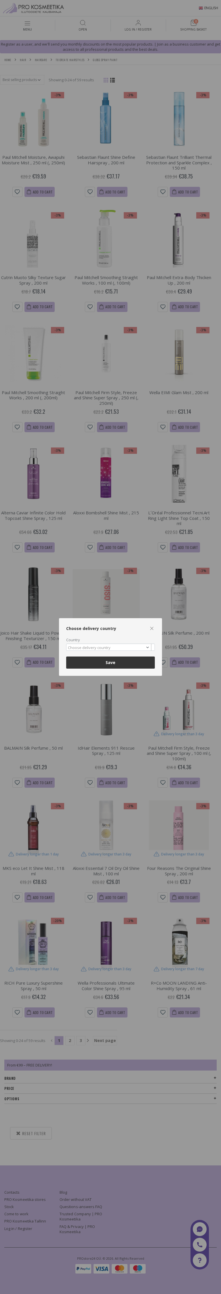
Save (110, 662)
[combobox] (110, 647)
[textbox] (109, 648)
